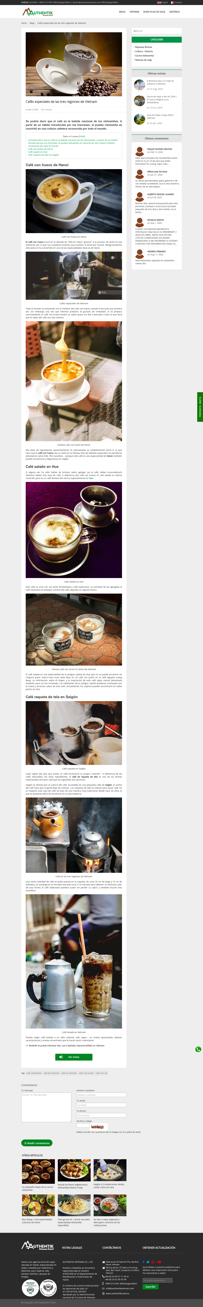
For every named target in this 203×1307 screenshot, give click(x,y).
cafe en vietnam (69, 1073)
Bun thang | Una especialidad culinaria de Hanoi (37, 1221)
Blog (32, 23)
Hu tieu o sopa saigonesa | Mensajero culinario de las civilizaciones (107, 1222)
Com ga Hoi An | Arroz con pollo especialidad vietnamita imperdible (74, 1222)
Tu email (81, 1100)
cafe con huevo (86, 1073)
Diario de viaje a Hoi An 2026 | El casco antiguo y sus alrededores (162, 99)
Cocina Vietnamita (144, 55)
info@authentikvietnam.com (88, 2)
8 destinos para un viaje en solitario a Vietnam (160, 82)
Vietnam (134, 11)
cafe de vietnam (51, 1073)
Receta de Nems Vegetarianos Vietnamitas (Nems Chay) (73, 1186)
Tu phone (81, 1110)
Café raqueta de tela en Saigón (43, 154)
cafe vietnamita (34, 1073)
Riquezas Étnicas (143, 46)
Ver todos (73, 1057)
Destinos (174, 11)
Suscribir (151, 1286)
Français (178, 2)
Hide (82, 136)
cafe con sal (101, 1073)
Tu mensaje (27, 1090)
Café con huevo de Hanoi (40, 149)
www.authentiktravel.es (117, 1293)
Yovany (48, 109)
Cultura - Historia (144, 51)
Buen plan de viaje (154, 11)
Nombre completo (86, 1090)
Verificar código (84, 1121)
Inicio (122, 11)
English (164, 2)
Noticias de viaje (143, 59)
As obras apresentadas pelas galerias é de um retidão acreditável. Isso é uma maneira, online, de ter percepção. (157, 183)
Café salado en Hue (37, 151)
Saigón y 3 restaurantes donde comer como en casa (109, 1186)
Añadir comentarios (38, 1143)
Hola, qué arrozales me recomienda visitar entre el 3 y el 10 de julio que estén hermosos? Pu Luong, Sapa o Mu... (156, 161)
